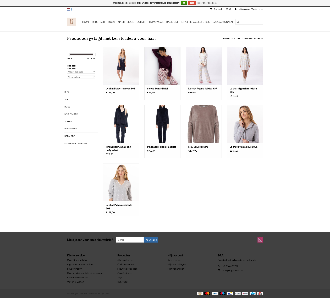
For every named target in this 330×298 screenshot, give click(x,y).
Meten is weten (75, 281)
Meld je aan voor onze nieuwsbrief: (90, 240)
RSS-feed (122, 281)
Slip (103, 21)
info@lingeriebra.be (233, 270)
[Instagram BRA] (260, 240)
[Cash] (199, 293)
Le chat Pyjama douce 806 (243, 146)
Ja (184, 3)
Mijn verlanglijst (176, 268)
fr (73, 9)
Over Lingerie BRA (77, 260)
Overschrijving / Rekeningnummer (85, 272)
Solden (141, 21)
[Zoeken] (238, 22)
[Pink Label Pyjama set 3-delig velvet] (121, 124)
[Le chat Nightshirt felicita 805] (245, 66)
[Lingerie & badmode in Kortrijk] (71, 22)
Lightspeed (105, 293)
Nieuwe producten (127, 268)
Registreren (174, 260)
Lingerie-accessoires (196, 21)
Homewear (156, 21)
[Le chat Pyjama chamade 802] (121, 182)
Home (86, 21)
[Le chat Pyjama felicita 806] (204, 66)
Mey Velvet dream (198, 146)
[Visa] (214, 293)
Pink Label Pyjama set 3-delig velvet (119, 148)
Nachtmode (126, 21)
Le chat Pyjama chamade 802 (119, 206)
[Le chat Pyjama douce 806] (245, 124)
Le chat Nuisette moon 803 (120, 88)
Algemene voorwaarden (80, 264)
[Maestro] (222, 293)
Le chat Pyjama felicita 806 (202, 88)
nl (68, 9)
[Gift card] (259, 293)
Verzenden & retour (77, 277)
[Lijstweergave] (73, 67)
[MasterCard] (207, 293)
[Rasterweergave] (69, 67)
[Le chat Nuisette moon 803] (121, 66)
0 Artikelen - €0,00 (222, 9)
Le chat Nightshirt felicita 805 (243, 90)
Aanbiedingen (124, 272)
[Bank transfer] (237, 293)
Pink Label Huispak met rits (161, 146)
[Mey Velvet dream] (204, 124)
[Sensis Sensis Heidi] (162, 66)
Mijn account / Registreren (250, 9)
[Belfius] (244, 293)
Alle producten (125, 260)
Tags (232, 38)
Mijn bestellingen (177, 264)
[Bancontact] (229, 293)
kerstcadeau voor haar (250, 38)
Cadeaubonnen (223, 21)
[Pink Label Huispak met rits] (162, 124)
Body (111, 21)
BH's (95, 21)
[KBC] (252, 293)
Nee (192, 3)
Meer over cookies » (207, 3)
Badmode (172, 21)
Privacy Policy (74, 268)
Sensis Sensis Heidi (157, 88)
